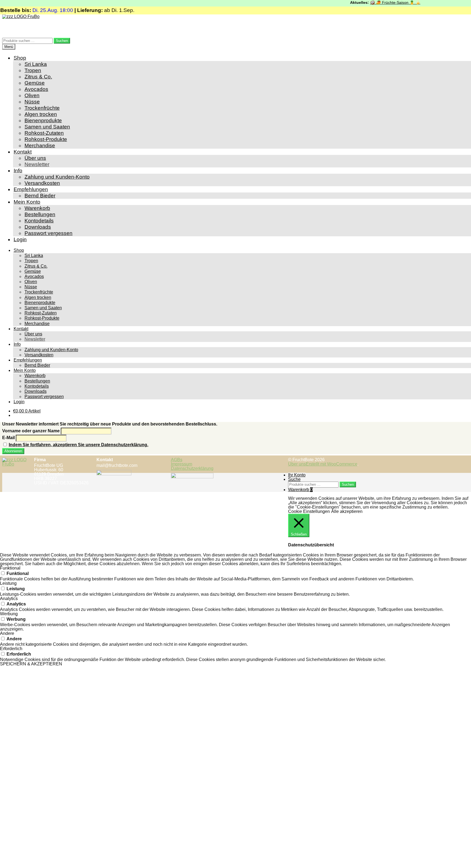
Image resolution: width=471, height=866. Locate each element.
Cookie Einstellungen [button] (309, 511)
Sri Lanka (36, 64)
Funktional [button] (10, 568)
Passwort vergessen (49, 233)
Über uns (35, 158)
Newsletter (37, 164)
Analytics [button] (9, 598)
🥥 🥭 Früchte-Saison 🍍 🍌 (386, 2)
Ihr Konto (297, 475)
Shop (20, 58)
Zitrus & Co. (38, 76)
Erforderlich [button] (11, 648)
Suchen (62, 41)
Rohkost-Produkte (46, 139)
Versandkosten (42, 183)
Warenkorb (37, 208)
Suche (294, 479)
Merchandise (40, 145)
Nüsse (32, 102)
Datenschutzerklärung (192, 468)
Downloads (38, 227)
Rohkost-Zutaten (44, 133)
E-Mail (8, 437)
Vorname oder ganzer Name (31, 431)
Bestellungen (40, 214)
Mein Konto (27, 202)
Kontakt (23, 152)
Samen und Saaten (47, 127)
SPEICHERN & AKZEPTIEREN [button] (31, 664)
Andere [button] (7, 633)
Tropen (33, 70)
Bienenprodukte (43, 120)
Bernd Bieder (40, 195)
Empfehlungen (31, 189)
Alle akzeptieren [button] (347, 511)
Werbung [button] (9, 613)
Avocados (36, 89)
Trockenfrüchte (42, 108)
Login (20, 239)
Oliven (32, 95)
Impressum (181, 464)
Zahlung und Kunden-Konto (57, 177)
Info (18, 170)
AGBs (176, 459)
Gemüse (35, 83)
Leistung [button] (8, 583)
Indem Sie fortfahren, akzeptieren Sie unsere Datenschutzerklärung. (78, 444)
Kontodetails (39, 221)
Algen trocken (41, 114)
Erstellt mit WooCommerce (331, 464)
